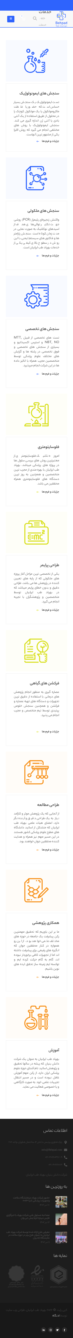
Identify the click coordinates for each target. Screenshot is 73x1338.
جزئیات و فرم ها (50, 141)
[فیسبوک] (64, 1329)
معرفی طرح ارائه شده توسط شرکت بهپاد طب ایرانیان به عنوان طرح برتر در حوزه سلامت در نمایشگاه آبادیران (28, 1235)
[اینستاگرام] (50, 1329)
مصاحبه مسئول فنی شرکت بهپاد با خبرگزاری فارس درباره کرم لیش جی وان (28, 1216)
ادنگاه (56, 1316)
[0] (24, 19)
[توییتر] (57, 1329)
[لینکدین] (43, 1329)
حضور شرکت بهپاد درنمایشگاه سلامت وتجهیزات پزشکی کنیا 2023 (31, 1199)
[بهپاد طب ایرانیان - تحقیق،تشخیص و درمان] (61, 19)
